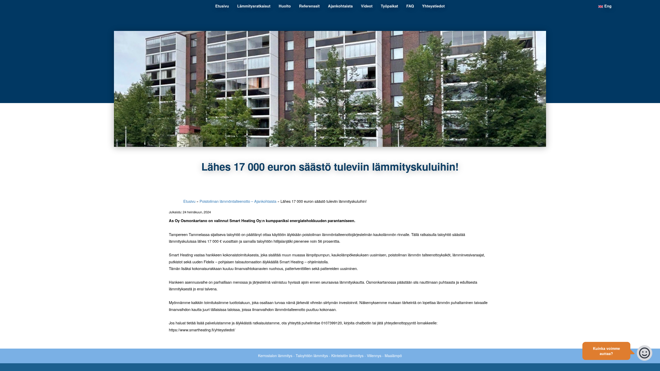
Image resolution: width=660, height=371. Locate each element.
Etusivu (189, 201)
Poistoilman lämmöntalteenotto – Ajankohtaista (238, 201)
